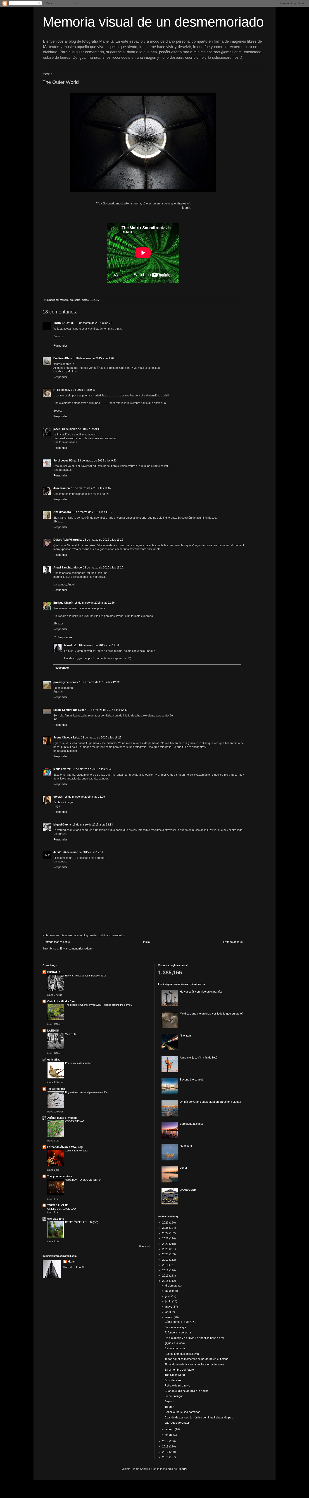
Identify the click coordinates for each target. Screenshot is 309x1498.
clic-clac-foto (55, 1218)
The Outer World (175, 1375)
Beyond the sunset (191, 1079)
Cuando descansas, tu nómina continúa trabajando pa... (199, 1417)
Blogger (182, 1469)
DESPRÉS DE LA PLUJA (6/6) (81, 1222)
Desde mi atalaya (175, 1327)
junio (168, 1301)
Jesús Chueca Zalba (66, 737)
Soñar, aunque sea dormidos (182, 1412)
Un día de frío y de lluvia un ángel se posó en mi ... (195, 1338)
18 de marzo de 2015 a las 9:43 (97, 460)
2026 (165, 1222)
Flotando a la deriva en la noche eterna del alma (194, 1364)
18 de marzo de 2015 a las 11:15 (103, 539)
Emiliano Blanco (63, 358)
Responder (60, 345)
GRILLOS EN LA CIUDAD (61, 1208)
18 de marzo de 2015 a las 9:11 (76, 389)
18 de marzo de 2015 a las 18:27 (101, 737)
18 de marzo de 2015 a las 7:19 (94, 323)
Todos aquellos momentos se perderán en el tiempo (196, 1359)
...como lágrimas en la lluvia (182, 1353)
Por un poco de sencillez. (79, 1063)
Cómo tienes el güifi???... (180, 1321)
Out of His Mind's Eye (61, 1001)
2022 (165, 1244)
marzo (169, 1317)
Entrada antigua (233, 942)
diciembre (171, 1285)
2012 (165, 1452)
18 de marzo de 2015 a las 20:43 (92, 769)
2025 (165, 1227)
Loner (183, 1167)
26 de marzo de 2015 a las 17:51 (83, 852)
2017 (165, 1270)
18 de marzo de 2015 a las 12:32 (99, 682)
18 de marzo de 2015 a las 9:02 (95, 358)
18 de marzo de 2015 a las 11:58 (99, 645)
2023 (165, 1238)
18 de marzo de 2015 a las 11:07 (91, 488)
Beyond (169, 1401)
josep (56, 429)
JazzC (57, 852)
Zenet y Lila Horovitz (76, 1150)
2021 (165, 1249)
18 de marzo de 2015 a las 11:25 (103, 567)
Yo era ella (70, 1034)
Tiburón (169, 1406)
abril (168, 1312)
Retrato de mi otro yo (177, 1385)
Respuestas (64, 637)
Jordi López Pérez (64, 460)
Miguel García (62, 824)
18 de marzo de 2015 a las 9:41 (81, 429)
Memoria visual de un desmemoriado (153, 21)
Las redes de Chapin (177, 1422)
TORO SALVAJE (63, 323)
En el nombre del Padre (179, 1369)
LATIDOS (53, 1030)
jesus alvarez (62, 769)
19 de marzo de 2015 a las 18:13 (92, 824)
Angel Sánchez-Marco (67, 567)
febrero (170, 1429)
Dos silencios (173, 1380)
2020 (165, 1254)
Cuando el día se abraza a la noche (187, 1391)
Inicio (146, 942)
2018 (165, 1265)
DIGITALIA (53, 972)
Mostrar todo (145, 1246)
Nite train (185, 1035)
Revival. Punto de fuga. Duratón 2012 (85, 975)
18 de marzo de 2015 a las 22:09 (84, 796)
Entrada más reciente (57, 942)
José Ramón (61, 488)
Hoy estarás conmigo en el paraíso (201, 991)
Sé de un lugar (174, 1396)
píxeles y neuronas (65, 682)
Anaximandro (62, 512)
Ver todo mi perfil (73, 1267)
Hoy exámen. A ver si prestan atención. (86, 1092)
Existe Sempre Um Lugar (69, 709)
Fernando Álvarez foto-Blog (65, 1147)
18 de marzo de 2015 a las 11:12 (92, 512)
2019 (165, 1259)
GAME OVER (188, 1189)
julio (168, 1296)
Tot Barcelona (56, 1088)
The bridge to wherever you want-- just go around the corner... (99, 1004)
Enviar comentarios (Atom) (76, 948)
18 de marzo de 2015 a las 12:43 (107, 709)
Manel (68, 645)
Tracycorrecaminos (60, 1176)
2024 (165, 1233)
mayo (169, 1306)
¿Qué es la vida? (175, 1343)
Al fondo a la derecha (178, 1332)
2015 (165, 1280)
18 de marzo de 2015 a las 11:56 (94, 602)
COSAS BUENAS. (75, 1121)
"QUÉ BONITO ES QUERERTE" (83, 1179)
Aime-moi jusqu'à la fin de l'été (198, 1057)
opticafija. (53, 1059)
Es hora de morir (175, 1348)
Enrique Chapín (63, 602)
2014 (165, 1441)
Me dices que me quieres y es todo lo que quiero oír (211, 1013)
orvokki (58, 796)
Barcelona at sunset (192, 1123)
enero (169, 1434)
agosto (169, 1290)
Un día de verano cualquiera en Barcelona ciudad (210, 1101)
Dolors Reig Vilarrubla (67, 539)
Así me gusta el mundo (62, 1117)
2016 (165, 1275)
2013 (165, 1446)
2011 (165, 1457)
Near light (186, 1145)
